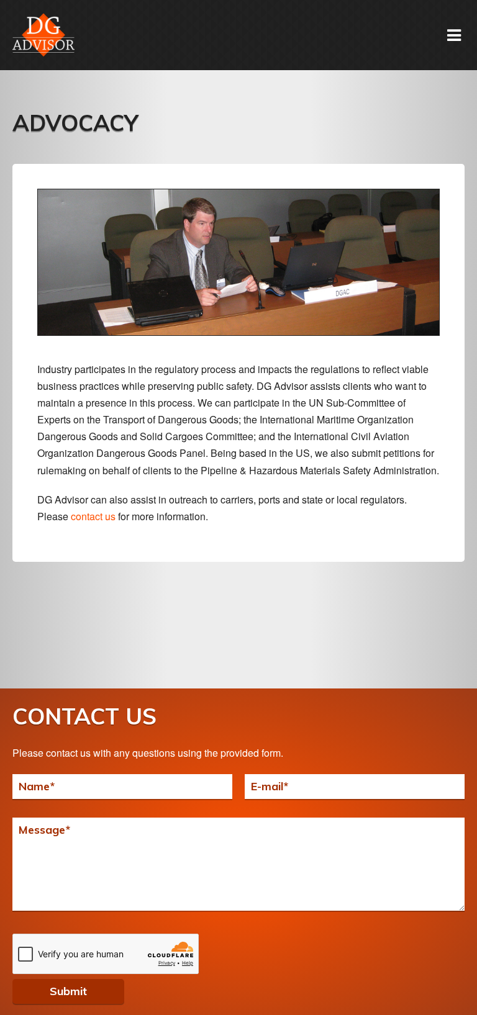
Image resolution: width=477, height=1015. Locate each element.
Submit (68, 991)
